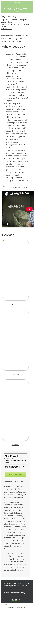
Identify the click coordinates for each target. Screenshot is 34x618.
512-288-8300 (21, 9)
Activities (15, 444)
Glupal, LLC (23, 586)
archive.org (23, 607)
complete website (12, 607)
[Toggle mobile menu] (1, 33)
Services (15, 374)
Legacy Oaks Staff (19, 38)
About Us (15, 304)
